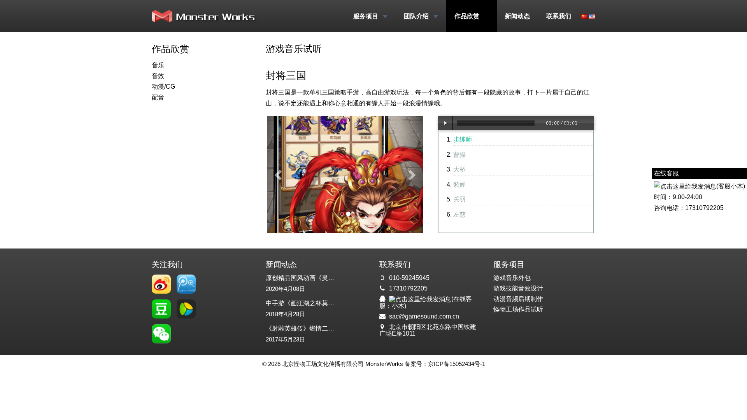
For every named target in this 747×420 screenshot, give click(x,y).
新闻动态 (517, 16)
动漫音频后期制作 (518, 299)
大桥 (459, 169)
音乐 (158, 65)
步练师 (462, 139)
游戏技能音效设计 (518, 288)
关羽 (459, 199)
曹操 (459, 154)
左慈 (459, 214)
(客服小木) (730, 186)
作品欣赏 (467, 16)
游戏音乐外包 (512, 278)
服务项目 (366, 16)
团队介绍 (417, 16)
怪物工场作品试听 (518, 309)
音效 (158, 76)
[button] (279, 174)
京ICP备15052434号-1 (456, 363)
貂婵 (459, 184)
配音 (158, 97)
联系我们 (558, 16)
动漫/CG (163, 86)
